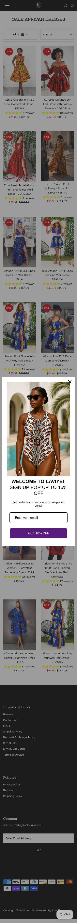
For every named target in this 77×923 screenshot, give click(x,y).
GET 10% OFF (38, 533)
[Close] (70, 382)
